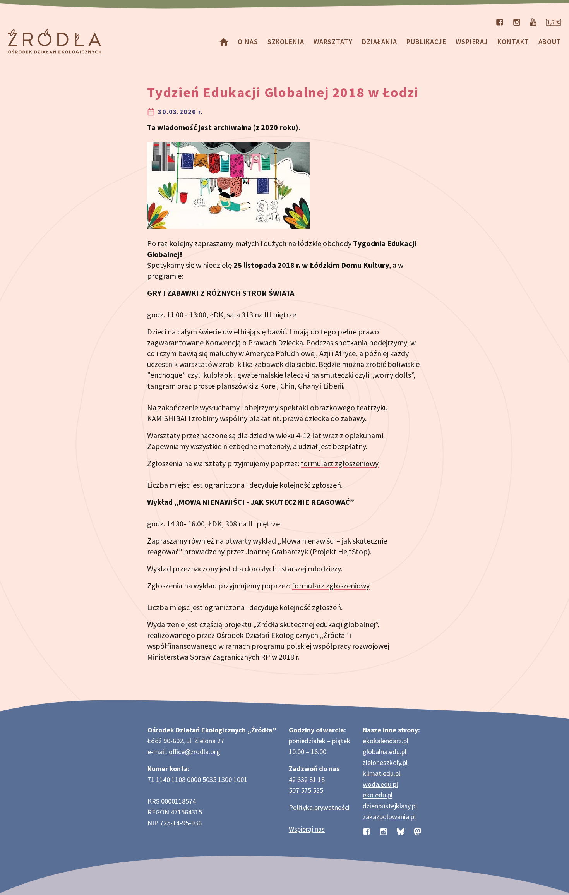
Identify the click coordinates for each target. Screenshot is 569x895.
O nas (248, 41)
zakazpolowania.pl (389, 816)
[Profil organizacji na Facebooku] (500, 21)
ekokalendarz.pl (385, 740)
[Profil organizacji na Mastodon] (418, 830)
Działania (379, 41)
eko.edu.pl (377, 794)
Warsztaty (333, 41)
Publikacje (426, 41)
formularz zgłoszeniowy (340, 463)
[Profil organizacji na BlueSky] (400, 830)
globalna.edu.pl (384, 751)
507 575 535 (306, 790)
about (550, 41)
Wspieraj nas (307, 829)
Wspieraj (472, 41)
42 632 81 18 (307, 779)
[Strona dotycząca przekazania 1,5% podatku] (553, 21)
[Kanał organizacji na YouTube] (533, 21)
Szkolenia (285, 41)
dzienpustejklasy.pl (390, 805)
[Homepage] (223, 41)
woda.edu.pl (380, 784)
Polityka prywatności (319, 807)
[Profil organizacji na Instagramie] (517, 21)
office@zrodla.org (194, 751)
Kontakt (513, 41)
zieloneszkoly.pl (385, 762)
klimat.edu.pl (381, 773)
